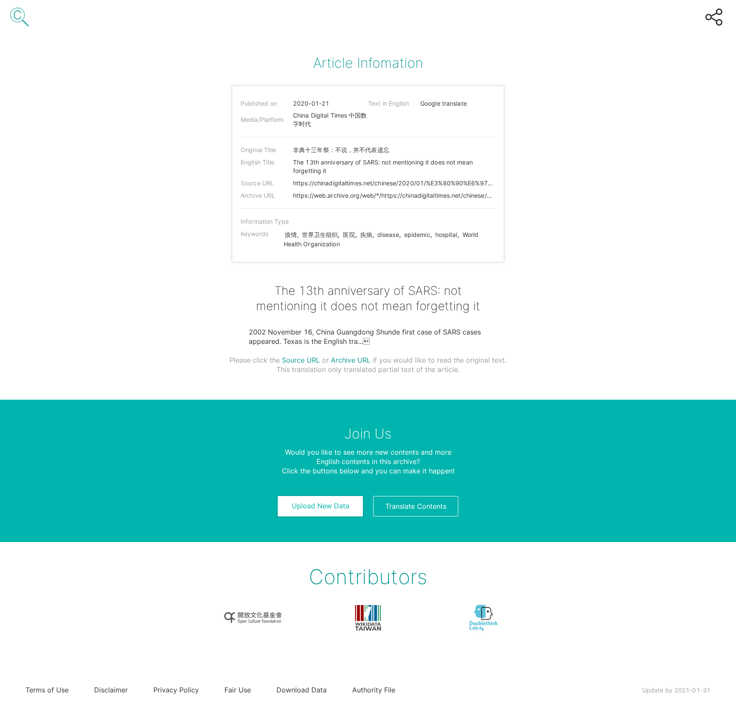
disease (388, 234)
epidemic (417, 234)
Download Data (301, 690)
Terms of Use (47, 690)
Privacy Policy (176, 690)
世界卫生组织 (320, 234)
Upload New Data (320, 506)
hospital (446, 234)
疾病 (366, 234)
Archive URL (351, 360)
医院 (349, 234)
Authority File (373, 690)
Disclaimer (111, 690)
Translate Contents (415, 506)
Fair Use (237, 690)
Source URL (301, 360)
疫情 (291, 234)
